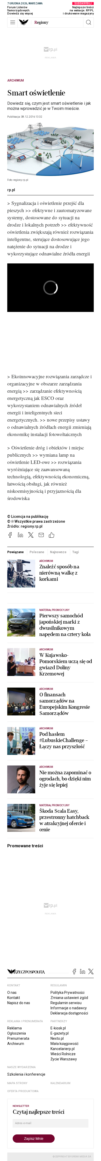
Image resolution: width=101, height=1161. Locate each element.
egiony (41, 22)
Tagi (75, 552)
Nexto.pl (57, 1038)
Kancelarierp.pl (63, 1049)
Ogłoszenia (16, 1033)
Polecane (37, 552)
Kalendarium (60, 1083)
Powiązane (15, 552)
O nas (12, 992)
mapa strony (17, 1083)
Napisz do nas (18, 1003)
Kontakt (13, 998)
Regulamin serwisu (66, 1003)
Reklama (14, 1028)
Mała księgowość (64, 1044)
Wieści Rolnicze (63, 1054)
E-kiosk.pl (58, 1028)
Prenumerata (18, 1038)
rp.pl (11, 190)
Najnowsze (58, 552)
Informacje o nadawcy (69, 1008)
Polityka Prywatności (67, 992)
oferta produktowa (23, 1091)
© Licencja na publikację (28, 516)
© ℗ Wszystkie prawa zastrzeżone (36, 521)
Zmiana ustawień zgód (69, 998)
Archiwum (15, 80)
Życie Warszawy (64, 1059)
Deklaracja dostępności (69, 1013)
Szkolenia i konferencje (26, 1074)
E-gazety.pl (60, 1033)
